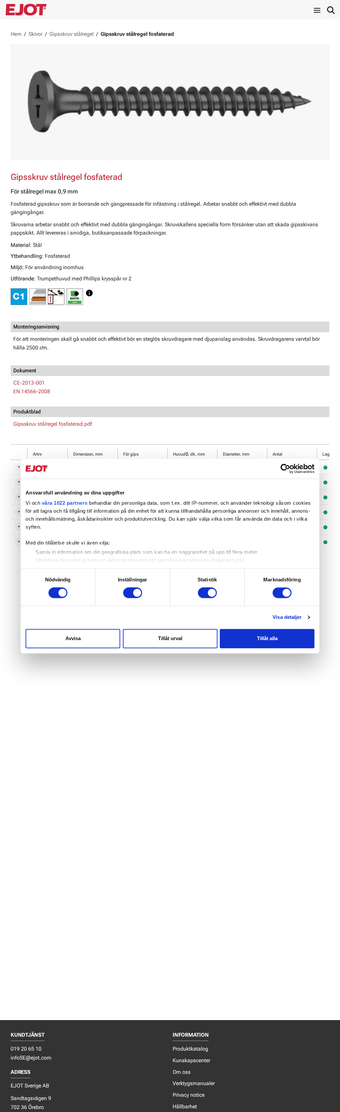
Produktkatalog (190, 1049)
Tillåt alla (267, 638)
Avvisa (73, 638)
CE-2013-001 (29, 383)
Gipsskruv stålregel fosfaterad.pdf (52, 424)
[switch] (132, 593)
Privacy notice (189, 1095)
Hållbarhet (185, 1106)
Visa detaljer (287, 617)
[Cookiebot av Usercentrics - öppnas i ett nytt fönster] (285, 469)
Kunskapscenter (191, 1060)
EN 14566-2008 (31, 391)
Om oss (182, 1072)
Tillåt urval (170, 638)
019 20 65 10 (26, 1049)
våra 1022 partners (65, 503)
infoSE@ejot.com (31, 1058)
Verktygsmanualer (194, 1083)
